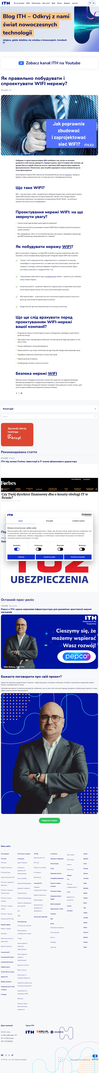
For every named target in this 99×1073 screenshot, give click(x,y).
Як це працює (19, 3)
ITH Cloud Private (5, 872)
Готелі (52, 868)
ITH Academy (70, 859)
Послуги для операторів (40, 917)
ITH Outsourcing (21, 921)
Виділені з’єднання (6, 867)
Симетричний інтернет (7, 962)
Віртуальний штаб (39, 858)
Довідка (67, 3)
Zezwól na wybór (49, 557)
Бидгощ (85, 937)
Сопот (85, 863)
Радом (85, 927)
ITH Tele (36, 854)
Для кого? (46, 3)
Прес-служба (70, 855)
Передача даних (5, 967)
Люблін (85, 898)
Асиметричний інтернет (7, 957)
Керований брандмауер (24, 883)
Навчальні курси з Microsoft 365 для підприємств (22, 1006)
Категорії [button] (8, 408)
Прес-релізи (13, 606)
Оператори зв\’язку (55, 873)
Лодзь (85, 947)
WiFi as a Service (21, 970)
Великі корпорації (55, 904)
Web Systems (37, 877)
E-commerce (53, 854)
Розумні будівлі (38, 900)
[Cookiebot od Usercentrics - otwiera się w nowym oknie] (83, 514)
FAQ (68, 879)
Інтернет (12, 458)
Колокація (4, 933)
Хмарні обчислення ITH (7, 877)
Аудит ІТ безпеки (22, 862)
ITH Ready (3, 994)
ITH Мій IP (70, 911)
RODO (68, 892)
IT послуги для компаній (24, 925)
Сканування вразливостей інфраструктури (21, 870)
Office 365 (20, 998)
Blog (53, 3)
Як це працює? (5, 854)
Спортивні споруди (55, 891)
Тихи (84, 908)
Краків (85, 854)
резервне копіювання (23, 888)
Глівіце (85, 913)
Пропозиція (36, 3)
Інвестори (53, 947)
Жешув (85, 942)
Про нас (52, 937)
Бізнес (59, 3)
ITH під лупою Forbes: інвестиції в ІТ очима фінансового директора (39, 461)
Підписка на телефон (40, 867)
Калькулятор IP (5, 952)
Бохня (85, 903)
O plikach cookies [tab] (78, 521)
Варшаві (85, 858)
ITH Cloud (3, 858)
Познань (85, 868)
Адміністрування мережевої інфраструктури (22, 946)
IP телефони (37, 872)
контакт (75, 3)
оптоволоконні (50, 276)
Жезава (85, 917)
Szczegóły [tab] (49, 521)
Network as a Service (23, 965)
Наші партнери (54, 932)
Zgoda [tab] (20, 521)
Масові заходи (54, 863)
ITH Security (20, 858)
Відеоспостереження (40, 895)
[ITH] (6, 3)
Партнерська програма (57, 927)
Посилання (70, 869)
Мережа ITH (4, 977)
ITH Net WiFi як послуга (7, 972)
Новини (69, 864)
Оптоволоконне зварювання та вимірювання (38, 908)
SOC (18, 911)
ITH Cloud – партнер (6, 914)
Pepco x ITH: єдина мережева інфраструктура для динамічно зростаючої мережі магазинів (46, 611)
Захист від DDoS (22, 878)
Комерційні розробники (57, 878)
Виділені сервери (5, 924)
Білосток (85, 932)
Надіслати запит (49, 820)
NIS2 (28, 3)
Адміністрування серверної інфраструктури (22, 957)
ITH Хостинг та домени (23, 854)
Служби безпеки (22, 893)
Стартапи (53, 914)
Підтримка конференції (56, 858)
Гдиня (85, 883)
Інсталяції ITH (38, 883)
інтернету (68, 175)
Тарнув (85, 922)
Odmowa (21, 557)
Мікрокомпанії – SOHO (56, 909)
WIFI (10, 90)
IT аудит (19, 938)
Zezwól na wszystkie (78, 557)
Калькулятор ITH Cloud (7, 919)
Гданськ (85, 873)
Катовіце (85, 878)
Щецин (85, 893)
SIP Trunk (36, 862)
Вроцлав (85, 888)
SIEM (18, 916)
